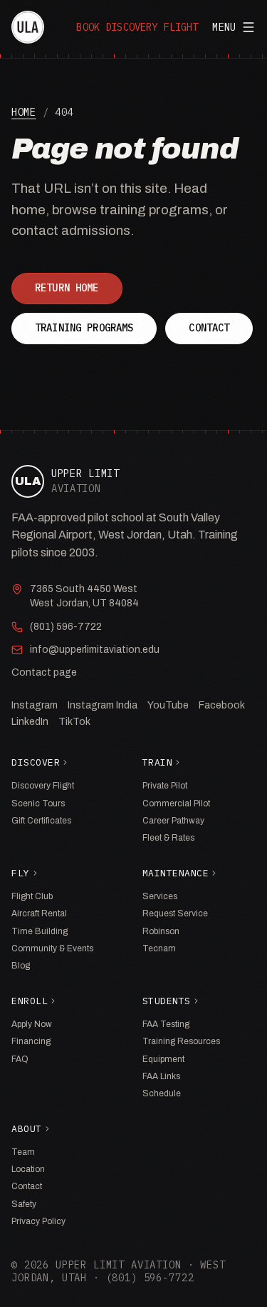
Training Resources (181, 1041)
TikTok (74, 721)
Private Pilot (164, 786)
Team (23, 1152)
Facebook (222, 705)
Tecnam (159, 948)
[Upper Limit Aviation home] (27, 27)
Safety (23, 1204)
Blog (20, 966)
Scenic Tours (38, 803)
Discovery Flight (42, 786)
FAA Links (161, 1076)
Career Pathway (173, 821)
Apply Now (31, 1024)
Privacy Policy (38, 1221)
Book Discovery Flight (137, 27)
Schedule (161, 1093)
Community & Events (52, 948)
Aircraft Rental (39, 913)
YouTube (168, 705)
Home (23, 112)
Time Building (39, 931)
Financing (31, 1041)
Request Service (175, 913)
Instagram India (102, 705)
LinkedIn (29, 721)
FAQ (19, 1059)
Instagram (34, 705)
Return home (67, 287)
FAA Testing (165, 1024)
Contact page (44, 672)
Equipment (163, 1059)
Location (28, 1169)
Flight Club (32, 896)
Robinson (160, 931)
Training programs (84, 327)
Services (159, 896)
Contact (209, 327)
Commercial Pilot (176, 803)
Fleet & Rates (168, 838)
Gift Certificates (41, 821)
